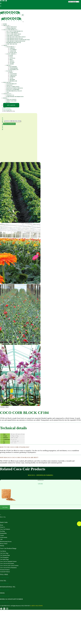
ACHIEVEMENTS (11, 28)
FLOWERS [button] (9, 71)
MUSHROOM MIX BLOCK (13, 42)
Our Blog (2, 531)
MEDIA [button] (5, 98)
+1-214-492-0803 (4, 583)
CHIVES (11, 61)
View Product (5, 507)
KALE (11, 56)
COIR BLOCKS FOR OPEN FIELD (15, 36)
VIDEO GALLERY (11, 100)
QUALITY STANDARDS (12, 89)
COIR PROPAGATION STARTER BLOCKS (18, 39)
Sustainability (3, 533)
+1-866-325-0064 (4, 577)
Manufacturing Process (5, 541)
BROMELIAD (13, 81)
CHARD (11, 63)
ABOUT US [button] (6, 25)
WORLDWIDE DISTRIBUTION (14, 96)
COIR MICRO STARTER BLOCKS (15, 41)
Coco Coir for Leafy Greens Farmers (9, 565)
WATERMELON (13, 69)
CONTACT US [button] (7, 93)
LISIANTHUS (13, 73)
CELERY (11, 62)
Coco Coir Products (7, 108)
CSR (7, 92)
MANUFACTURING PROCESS (14, 88)
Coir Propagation (4, 557)
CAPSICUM (12, 51)
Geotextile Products (5, 571)
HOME (5, 24)
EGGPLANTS (13, 52)
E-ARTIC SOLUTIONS (36, 605)
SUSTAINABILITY (11, 83)
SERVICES (9, 85)
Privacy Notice (3, 543)
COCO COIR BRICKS (12, 32)
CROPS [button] (5, 45)
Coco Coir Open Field (7, 110)
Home (4, 107)
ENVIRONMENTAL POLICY (14, 91)
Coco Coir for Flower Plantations (8, 567)
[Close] (23, 21)
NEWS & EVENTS (11, 99)
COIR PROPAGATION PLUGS (14, 38)
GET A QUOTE (5, 8)
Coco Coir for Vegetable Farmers (8, 561)
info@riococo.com (7, 3)
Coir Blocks (3, 551)
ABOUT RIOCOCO (11, 27)
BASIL (11, 55)
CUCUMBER (12, 49)
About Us (2, 527)
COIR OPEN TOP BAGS (12, 35)
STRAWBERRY (13, 68)
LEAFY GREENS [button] (11, 54)
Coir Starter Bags (4, 559)
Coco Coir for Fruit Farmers (7, 563)
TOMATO (12, 48)
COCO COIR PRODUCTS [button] (10, 29)
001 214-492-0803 (4, 590)
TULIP (11, 78)
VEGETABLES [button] (10, 46)
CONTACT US (10, 95)
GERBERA (12, 76)
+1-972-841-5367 (4, 602)
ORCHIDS (12, 79)
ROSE (11, 72)
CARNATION (13, 75)
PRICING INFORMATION (9, 123)
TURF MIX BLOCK (11, 44)
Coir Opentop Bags (5, 555)
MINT (11, 59)
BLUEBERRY (13, 66)
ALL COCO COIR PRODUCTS (14, 31)
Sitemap (2, 545)
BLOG (8, 102)
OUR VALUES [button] (7, 82)
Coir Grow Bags (4, 553)
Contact (2, 535)
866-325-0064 (6, 6)
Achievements (3, 537)
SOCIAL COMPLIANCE (12, 86)
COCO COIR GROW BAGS (13, 34)
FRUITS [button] (8, 65)
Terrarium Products (5, 569)
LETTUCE (12, 58)
